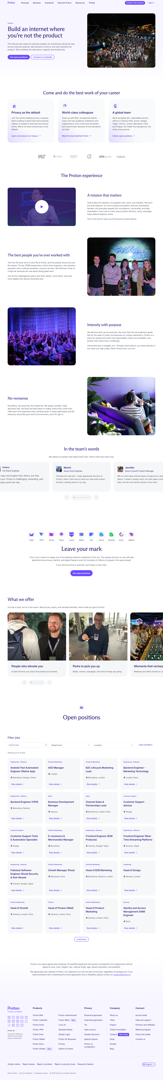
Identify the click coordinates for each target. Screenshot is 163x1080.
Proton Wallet (39, 1039)
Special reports (91, 1039)
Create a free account (135, 3)
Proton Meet (63, 1020)
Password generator (93, 1015)
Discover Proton (64, 3)
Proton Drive (38, 1025)
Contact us (140, 1039)
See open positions (18, 57)
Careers (113, 1034)
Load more (82, 939)
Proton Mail (38, 1015)
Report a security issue (65, 1064)
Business (37, 3)
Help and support (143, 1020)
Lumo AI (62, 1025)
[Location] (113, 745)
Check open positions (122, 136)
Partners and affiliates (145, 1025)
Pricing (92, 3)
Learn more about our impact (24, 136)
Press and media (143, 1034)
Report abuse (29, 1064)
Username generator (93, 1020)
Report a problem (44, 1064)
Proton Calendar (40, 1020)
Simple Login (64, 1034)
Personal (25, 3)
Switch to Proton (65, 1048)
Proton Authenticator (67, 1015)
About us (114, 1015)
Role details (19, 784)
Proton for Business (67, 1039)
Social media (141, 1015)
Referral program (143, 1029)
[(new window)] (9, 1017)
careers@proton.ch (122, 974)
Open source (90, 1029)
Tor (85, 1025)
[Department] (70, 745)
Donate (113, 1044)
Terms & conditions (25, 1073)
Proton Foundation (118, 1029)
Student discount (91, 1034)
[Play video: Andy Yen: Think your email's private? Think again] (42, 207)
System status (14, 1064)
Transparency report (41, 1073)
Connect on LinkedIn (43, 57)
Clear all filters (145, 745)
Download (49, 3)
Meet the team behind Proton (75, 136)
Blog (112, 1048)
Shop (112, 1039)
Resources (80, 3)
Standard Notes (65, 1029)
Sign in (151, 3)
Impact (113, 1025)
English (149, 1064)
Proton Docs (38, 1044)
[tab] (76, 497)
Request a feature (85, 1064)
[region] (81, 481)
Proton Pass (38, 1034)
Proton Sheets (39, 1048)
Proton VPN (38, 1029)
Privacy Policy (12, 1073)
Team (112, 1020)
